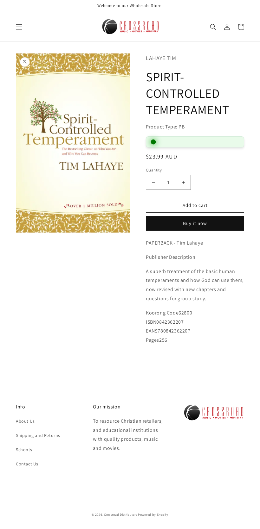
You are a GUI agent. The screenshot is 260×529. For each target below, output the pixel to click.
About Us (25, 421)
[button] (19, 27)
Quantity (154, 170)
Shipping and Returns (38, 435)
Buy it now (195, 223)
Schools (24, 449)
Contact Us (27, 464)
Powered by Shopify (153, 515)
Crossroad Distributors (120, 515)
